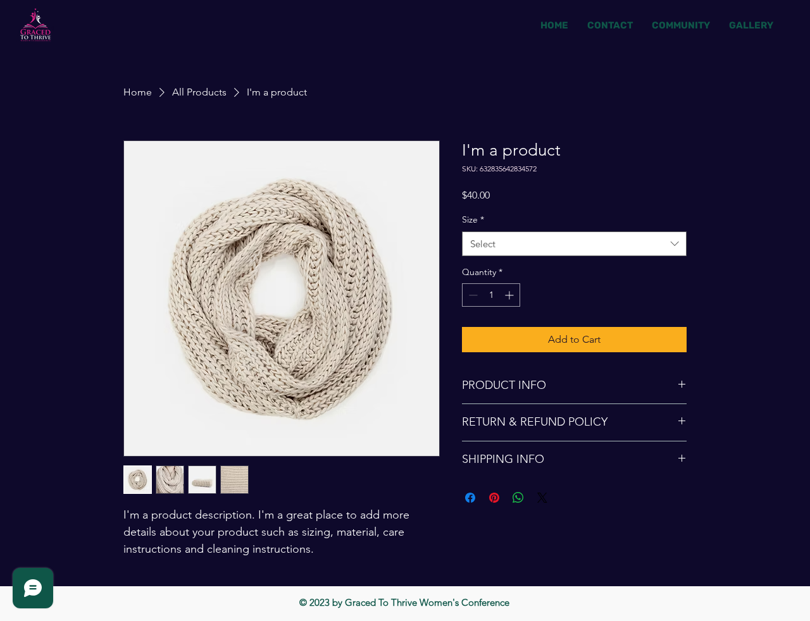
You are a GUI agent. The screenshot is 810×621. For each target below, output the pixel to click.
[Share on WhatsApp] (518, 497)
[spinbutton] (491, 295)
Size (473, 219)
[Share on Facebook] (470, 497)
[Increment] (510, 295)
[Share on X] (542, 497)
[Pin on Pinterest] (494, 497)
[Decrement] (472, 295)
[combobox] (574, 243)
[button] (751, 25)
